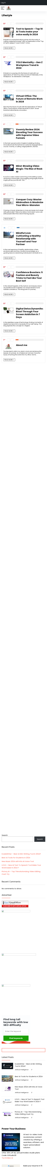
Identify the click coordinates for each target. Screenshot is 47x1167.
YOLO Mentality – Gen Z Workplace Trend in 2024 (29, 65)
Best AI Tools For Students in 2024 (16, 857)
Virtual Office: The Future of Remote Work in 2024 (29, 98)
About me (21, 345)
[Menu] (2, 8)
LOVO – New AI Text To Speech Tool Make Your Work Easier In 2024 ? (29, 1100)
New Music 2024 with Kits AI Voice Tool (18, 861)
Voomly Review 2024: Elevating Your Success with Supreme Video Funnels (29, 134)
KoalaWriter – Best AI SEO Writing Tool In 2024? (21, 854)
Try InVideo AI (7, 1158)
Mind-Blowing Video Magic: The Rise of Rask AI (29, 168)
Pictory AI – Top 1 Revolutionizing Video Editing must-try (28, 1113)
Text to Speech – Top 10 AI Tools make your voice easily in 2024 (29, 31)
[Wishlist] (36, 8)
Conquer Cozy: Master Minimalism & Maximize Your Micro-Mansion (29, 202)
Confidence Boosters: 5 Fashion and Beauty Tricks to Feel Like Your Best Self (29, 276)
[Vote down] (8, 23)
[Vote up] (12, 23)
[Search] (31, 8)
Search (5, 835)
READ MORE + (9, 48)
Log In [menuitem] (3, 3)
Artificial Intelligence (21, 1070)
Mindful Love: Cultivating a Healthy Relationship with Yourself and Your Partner (28, 239)
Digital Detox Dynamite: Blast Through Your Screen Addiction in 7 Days (29, 313)
